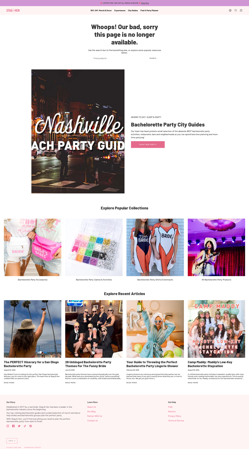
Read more (9, 383)
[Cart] (241, 10)
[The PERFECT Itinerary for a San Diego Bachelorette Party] (32, 329)
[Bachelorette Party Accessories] (32, 247)
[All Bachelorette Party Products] (216, 247)
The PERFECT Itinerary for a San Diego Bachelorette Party (31, 364)
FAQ (170, 407)
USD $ (11, 441)
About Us (91, 407)
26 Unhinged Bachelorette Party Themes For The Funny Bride (88, 364)
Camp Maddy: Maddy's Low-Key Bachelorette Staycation (210, 364)
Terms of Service (176, 420)
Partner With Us (94, 416)
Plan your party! (147, 144)
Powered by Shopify (32, 447)
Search (153, 58)
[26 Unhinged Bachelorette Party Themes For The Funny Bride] (94, 329)
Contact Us (92, 420)
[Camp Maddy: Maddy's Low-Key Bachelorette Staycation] (216, 329)
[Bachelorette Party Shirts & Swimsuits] (155, 247)
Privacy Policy (174, 416)
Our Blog (91, 411)
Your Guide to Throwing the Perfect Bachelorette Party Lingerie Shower (152, 364)
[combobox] (124, 58)
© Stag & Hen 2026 (13, 447)
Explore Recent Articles (124, 293)
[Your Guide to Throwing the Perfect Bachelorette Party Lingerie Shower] (155, 329)
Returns (171, 411)
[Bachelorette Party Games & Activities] (94, 247)
